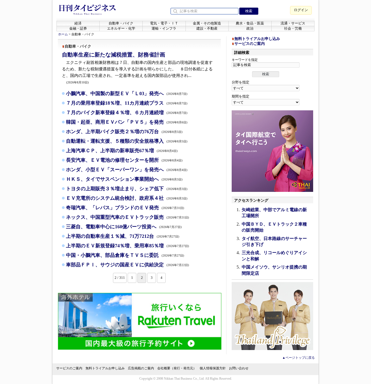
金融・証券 (78, 28)
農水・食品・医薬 (250, 23)
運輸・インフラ (164, 28)
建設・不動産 (207, 28)
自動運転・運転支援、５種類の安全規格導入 (126, 141)
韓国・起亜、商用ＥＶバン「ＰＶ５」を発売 (126, 122)
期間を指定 (240, 96)
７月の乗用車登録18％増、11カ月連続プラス (126, 103)
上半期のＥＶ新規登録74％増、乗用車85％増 (127, 245)
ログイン (301, 10)
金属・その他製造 (207, 23)
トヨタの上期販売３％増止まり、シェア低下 (126, 188)
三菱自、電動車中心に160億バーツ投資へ (124, 226)
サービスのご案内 (249, 44)
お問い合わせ (239, 368)
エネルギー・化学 (121, 28)
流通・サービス (293, 23)
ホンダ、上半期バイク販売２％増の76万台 (124, 131)
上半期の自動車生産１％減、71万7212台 (122, 236)
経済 (77, 23)
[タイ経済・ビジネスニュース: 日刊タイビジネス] (87, 13)
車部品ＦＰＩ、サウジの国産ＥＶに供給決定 (127, 264)
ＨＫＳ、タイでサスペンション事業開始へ (124, 179)
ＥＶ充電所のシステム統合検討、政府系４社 (126, 198)
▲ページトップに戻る (298, 358)
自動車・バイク (121, 23)
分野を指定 (240, 82)
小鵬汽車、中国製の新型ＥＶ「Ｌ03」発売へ (126, 93)
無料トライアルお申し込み (257, 39)
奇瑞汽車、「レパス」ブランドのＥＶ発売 (125, 207)
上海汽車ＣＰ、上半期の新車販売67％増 (122, 150)
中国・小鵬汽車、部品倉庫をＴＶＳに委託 (125, 255)
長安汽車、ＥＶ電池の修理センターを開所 (124, 160)
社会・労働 (293, 28)
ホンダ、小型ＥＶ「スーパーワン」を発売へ (126, 169)
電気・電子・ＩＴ (164, 23)
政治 (249, 28)
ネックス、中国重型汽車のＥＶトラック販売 (127, 217)
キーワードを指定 (245, 60)
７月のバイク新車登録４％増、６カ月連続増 (126, 112)
